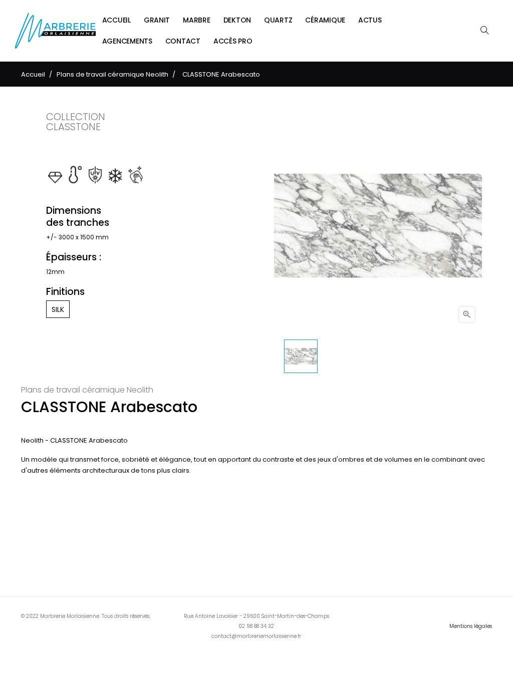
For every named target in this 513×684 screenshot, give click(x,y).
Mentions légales (470, 626)
